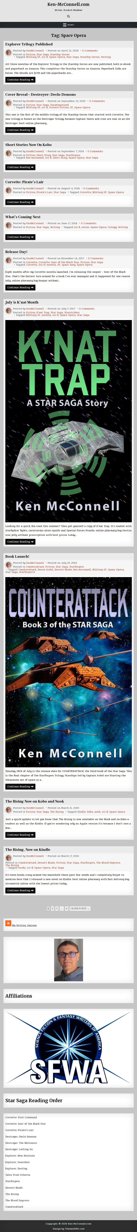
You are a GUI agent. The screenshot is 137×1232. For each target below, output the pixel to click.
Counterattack (35, 567)
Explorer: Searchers (17, 1162)
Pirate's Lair (44, 192)
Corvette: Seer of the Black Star (59, 262)
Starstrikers (72, 312)
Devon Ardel (45, 569)
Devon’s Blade (14, 1188)
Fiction (30, 54)
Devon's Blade (63, 569)
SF (71, 107)
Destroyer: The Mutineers (21, 1143)
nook (97, 812)
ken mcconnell (35, 158)
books (22, 868)
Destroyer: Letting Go (19, 1149)
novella (46, 315)
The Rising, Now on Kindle (27, 849)
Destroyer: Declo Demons (20, 1137)
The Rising (57, 812)
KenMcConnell (35, 50)
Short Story (43, 155)
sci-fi (45, 57)
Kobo (90, 812)
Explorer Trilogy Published (29, 44)
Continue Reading (21, 80)
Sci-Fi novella (47, 265)
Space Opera (57, 57)
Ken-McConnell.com (68, 4)
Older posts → (80, 908)
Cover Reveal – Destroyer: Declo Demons (40, 94)
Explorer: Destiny (16, 1169)
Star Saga (42, 54)
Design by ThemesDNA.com (68, 1228)
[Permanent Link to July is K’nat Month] (68, 421)
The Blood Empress (108, 863)
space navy (68, 265)
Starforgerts (27, 572)
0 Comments (90, 50)
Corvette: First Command (21, 1117)
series (85, 227)
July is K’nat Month (21, 302)
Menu (70, 25)
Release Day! (16, 252)
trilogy (112, 227)
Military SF (33, 57)
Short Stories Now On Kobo (28, 144)
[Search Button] (68, 16)
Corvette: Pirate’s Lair (24, 182)
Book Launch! (17, 556)
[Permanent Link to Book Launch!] (68, 672)
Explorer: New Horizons (20, 1156)
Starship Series (60, 54)
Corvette (85, 192)
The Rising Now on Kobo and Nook (34, 801)
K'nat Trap (42, 312)
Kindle (82, 812)
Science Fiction (59, 107)
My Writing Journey (24, 925)
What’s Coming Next (22, 217)
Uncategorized (59, 105)
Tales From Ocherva (17, 1175)
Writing (106, 57)
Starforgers (73, 155)
